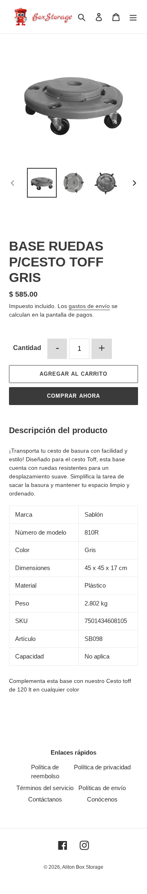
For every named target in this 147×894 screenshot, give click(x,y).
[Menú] (133, 17)
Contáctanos (45, 799)
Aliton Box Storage (82, 867)
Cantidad (27, 347)
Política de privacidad (102, 767)
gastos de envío (89, 306)
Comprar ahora (73, 396)
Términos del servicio (45, 787)
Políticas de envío (102, 787)
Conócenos (102, 799)
